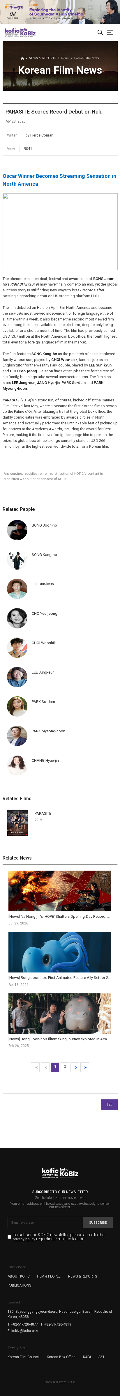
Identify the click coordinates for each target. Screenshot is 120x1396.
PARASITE (43, 813)
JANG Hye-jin (48, 382)
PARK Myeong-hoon (48, 731)
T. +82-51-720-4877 (23, 1324)
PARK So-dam (73, 382)
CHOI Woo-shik (64, 359)
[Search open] (100, 32)
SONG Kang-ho (44, 354)
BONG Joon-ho (44, 525)
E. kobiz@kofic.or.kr (23, 1331)
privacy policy (24, 1239)
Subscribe (98, 1223)
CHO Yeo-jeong (23, 371)
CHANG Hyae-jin (45, 760)
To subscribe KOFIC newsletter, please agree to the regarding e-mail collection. (58, 1237)
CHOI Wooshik (44, 643)
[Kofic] (12, 32)
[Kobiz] (28, 32)
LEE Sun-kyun (100, 365)
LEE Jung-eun (23, 382)
